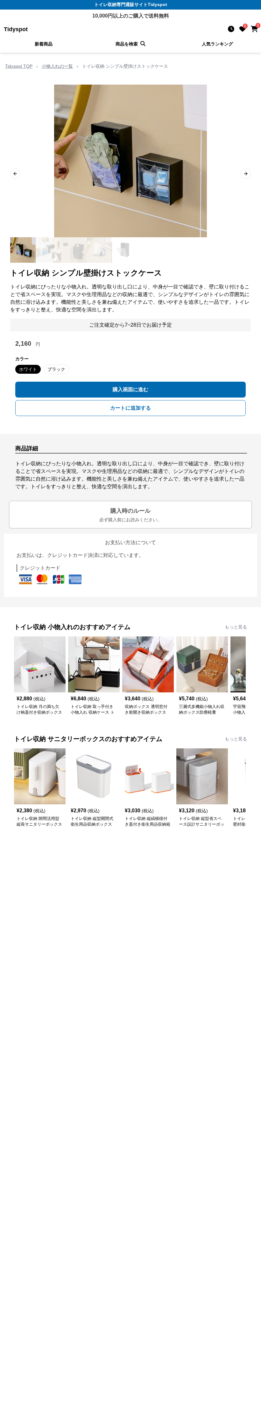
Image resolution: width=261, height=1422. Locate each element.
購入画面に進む (130, 389)
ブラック (56, 369)
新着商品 (44, 43)
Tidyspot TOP (18, 66)
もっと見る (236, 626)
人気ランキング (217, 43)
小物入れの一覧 (57, 66)
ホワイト (28, 369)
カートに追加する (130, 408)
